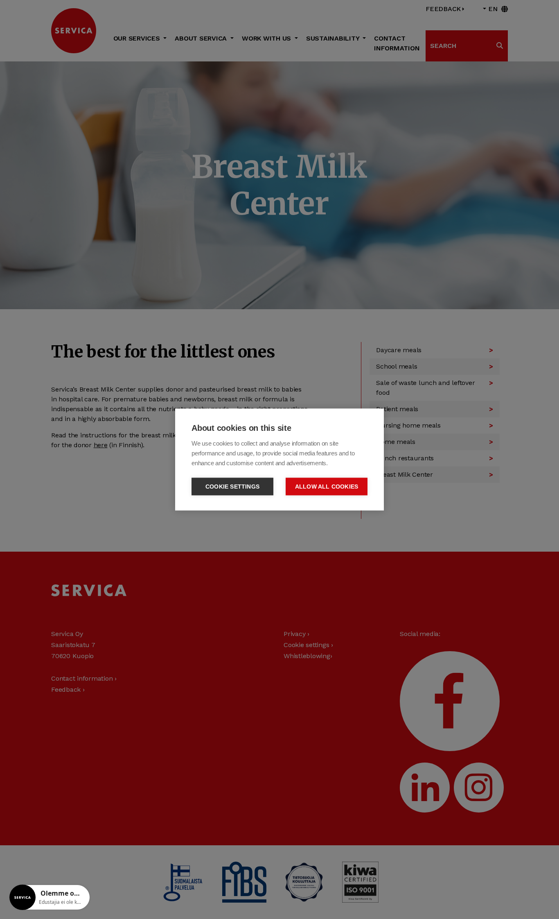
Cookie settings (232, 487)
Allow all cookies (326, 487)
